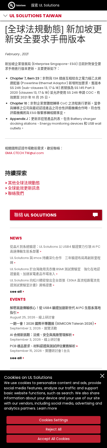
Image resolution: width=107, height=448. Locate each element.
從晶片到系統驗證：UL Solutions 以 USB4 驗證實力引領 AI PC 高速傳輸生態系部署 (55, 249)
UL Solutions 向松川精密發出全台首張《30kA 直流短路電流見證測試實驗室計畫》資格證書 (55, 282)
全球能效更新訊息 (24, 188)
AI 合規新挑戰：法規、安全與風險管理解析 (41, 334)
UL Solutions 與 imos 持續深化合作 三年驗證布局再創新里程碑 (55, 260)
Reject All (53, 429)
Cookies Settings (53, 420)
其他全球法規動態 (24, 183)
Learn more (47, 408)
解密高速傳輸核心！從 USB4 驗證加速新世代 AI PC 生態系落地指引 (55, 310)
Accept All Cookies (54, 438)
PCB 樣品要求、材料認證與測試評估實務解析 (42, 346)
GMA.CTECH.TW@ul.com (24, 153)
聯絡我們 (16, 193)
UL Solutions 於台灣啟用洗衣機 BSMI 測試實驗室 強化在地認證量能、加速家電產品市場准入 (55, 271)
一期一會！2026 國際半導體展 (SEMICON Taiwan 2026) (52, 323)
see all (16, 291)
